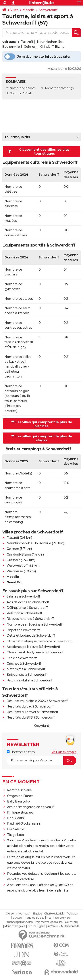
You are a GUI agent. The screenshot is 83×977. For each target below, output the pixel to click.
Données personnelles (19, 922)
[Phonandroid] (61, 972)
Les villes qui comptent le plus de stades (43, 438)
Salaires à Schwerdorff (23, 596)
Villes (14, 10)
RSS (48, 917)
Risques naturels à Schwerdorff (30, 619)
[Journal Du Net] (22, 954)
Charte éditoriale (54, 913)
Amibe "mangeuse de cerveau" (30, 807)
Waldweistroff (17, 565)
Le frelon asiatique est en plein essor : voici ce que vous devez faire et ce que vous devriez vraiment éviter (41, 862)
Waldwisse (15, 571)
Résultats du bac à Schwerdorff (30, 706)
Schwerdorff (48, 10)
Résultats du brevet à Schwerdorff (32, 712)
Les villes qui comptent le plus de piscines (43, 424)
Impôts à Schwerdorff (23, 630)
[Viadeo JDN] (61, 963)
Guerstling (14, 560)
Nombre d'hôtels (21, 93)
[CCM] (61, 945)
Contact (18, 917)
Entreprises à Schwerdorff (26, 675)
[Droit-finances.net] (61, 954)
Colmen (30, 47)
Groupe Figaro (36, 926)
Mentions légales (14, 926)
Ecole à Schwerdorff (22, 658)
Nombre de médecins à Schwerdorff (34, 624)
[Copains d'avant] (22, 963)
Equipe (37, 913)
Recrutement (62, 917)
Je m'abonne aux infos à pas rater (44, 57)
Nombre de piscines (22, 88)
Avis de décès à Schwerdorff (28, 602)
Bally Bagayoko (18, 801)
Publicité (72, 913)
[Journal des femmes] (22, 945)
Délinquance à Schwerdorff (27, 608)
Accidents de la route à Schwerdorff (33, 647)
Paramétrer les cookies (48, 922)
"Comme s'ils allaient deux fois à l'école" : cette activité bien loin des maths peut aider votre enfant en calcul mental (41, 845)
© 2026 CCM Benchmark (63, 926)
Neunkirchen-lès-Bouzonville (29, 543)
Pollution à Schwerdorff (24, 613)
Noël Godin (15, 818)
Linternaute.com (22, 752)
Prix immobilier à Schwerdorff (29, 680)
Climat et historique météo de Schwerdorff (39, 641)
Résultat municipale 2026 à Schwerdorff (37, 701)
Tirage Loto (15, 835)
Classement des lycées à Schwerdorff (35, 652)
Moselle (29, 10)
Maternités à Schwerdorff (26, 669)
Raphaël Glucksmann (23, 823)
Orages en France (20, 796)
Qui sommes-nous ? (18, 913)
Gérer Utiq (71, 922)
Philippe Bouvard (20, 812)
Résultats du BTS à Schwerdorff (30, 717)
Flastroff (27, 42)
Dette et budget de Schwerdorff (31, 635)
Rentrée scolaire (19, 790)
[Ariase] (22, 971)
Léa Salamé (16, 829)
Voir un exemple (64, 752)
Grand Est (14, 582)
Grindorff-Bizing (52, 47)
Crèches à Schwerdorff (24, 664)
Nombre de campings (59, 88)
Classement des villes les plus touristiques (44, 152)
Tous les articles (34, 917)
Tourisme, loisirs (17, 137)
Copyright (41, 726)
